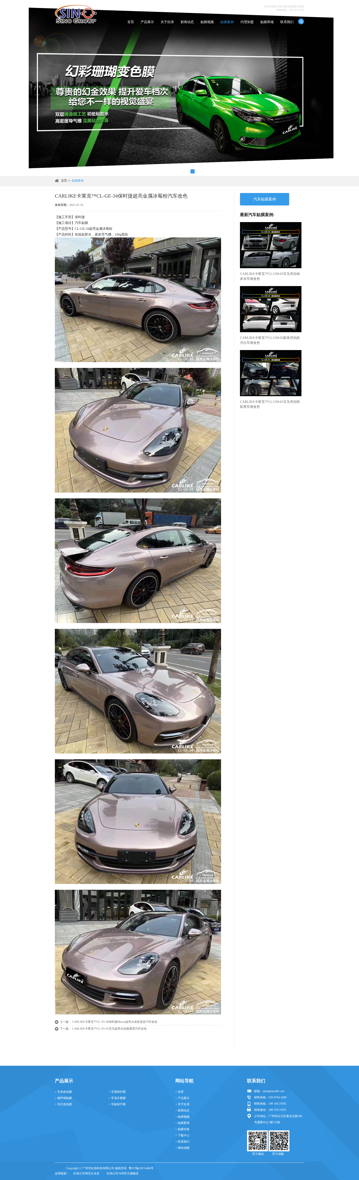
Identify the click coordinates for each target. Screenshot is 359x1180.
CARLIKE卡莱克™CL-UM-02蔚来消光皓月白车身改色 (270, 340)
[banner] (166, 171)
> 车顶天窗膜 (117, 1098)
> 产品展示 (182, 1098)
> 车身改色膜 (63, 1091)
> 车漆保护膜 (117, 1091)
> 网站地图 (182, 1147)
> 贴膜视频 (182, 1116)
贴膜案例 (227, 22)
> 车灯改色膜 (63, 1104)
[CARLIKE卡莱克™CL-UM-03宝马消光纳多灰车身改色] (270, 245)
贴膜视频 (207, 22)
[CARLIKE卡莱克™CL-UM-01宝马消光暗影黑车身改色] (270, 373)
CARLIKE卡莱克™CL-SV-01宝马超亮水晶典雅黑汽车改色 (109, 1028)
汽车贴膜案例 (264, 199)
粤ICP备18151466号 (141, 1168)
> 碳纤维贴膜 (63, 1098)
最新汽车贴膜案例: (257, 214)
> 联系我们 (182, 1141)
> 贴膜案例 (182, 1123)
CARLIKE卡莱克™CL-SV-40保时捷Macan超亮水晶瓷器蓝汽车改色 (114, 1021)
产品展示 (147, 22)
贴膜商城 (267, 22)
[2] (175, 171)
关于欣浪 (167, 22)
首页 (130, 22)
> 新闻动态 (182, 1110)
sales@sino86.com (273, 1091)
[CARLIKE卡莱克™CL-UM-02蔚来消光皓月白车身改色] (270, 309)
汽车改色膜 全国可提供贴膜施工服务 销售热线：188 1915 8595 (284, 8)
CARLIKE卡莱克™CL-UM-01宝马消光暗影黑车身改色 (270, 404)
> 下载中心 (182, 1135)
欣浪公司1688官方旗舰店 (123, 1173)
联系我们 (287, 22)
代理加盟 (247, 22)
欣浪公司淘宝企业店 (86, 1173)
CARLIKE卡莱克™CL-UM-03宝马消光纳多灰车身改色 (270, 276)
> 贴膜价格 (182, 1129)
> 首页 (179, 1091)
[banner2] (192, 171)
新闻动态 (187, 22)
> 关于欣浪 (182, 1104)
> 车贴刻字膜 (117, 1104)
